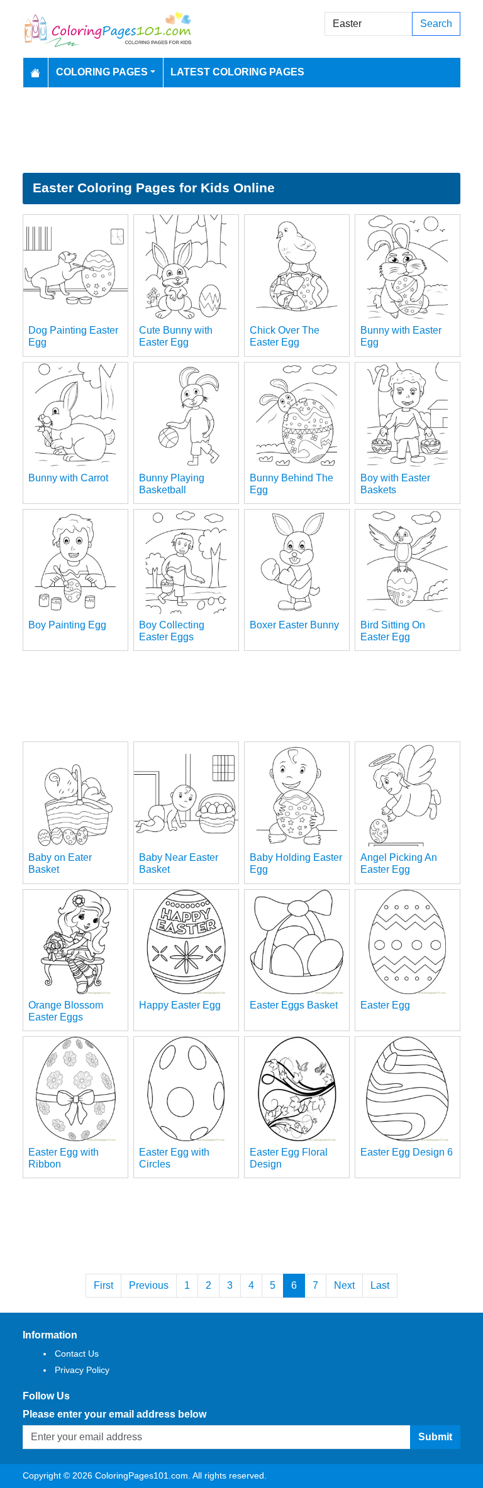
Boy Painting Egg (67, 625)
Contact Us (77, 1353)
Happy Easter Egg (180, 1005)
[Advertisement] (241, 130)
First (103, 1285)
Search (436, 23)
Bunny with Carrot (68, 478)
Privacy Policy (82, 1370)
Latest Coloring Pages (237, 72)
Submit (435, 1436)
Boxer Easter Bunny (294, 625)
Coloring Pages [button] (102, 72)
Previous (149, 1285)
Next (344, 1285)
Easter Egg (385, 1005)
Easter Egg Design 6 (406, 1152)
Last (379, 1285)
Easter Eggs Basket (294, 1005)
